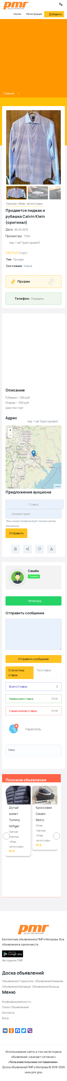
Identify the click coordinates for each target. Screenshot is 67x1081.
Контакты (8, 1013)
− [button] (10, 435)
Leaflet (58, 486)
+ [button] (10, 430)
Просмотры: (14, 236)
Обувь (39, 825)
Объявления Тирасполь (18, 981)
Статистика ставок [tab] (16, 672)
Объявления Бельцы (45, 986)
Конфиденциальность (16, 1002)
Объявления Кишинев (49, 981)
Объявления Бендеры (16, 986)
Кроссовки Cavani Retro (44, 813)
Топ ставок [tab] (43, 670)
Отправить (16, 533)
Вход (5, 1018)
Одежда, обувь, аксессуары (24, 203)
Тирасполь (33, 729)
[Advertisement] (33, 55)
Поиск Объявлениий (15, 1007)
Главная (9, 93)
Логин (17, 14)
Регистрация (34, 14)
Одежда (13, 831)
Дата (9, 229)
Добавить (55, 14)
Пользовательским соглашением (33, 1062)
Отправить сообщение (33, 659)
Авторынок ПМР (12, 960)
